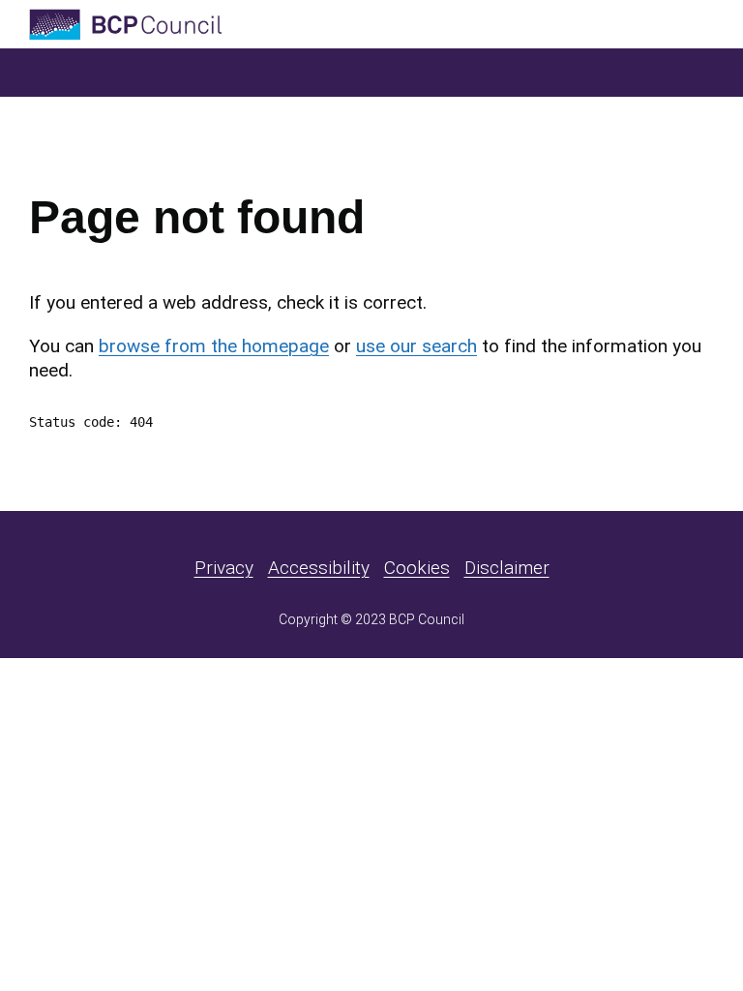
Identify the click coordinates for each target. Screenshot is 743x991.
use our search (416, 346)
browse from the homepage (214, 346)
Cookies (417, 567)
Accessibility (319, 567)
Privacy (223, 567)
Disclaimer (507, 567)
